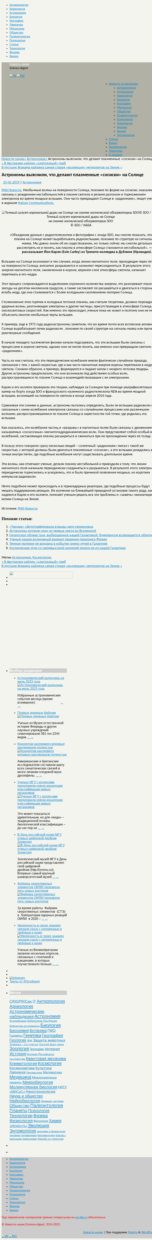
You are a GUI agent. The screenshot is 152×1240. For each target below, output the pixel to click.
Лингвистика (34, 1072)
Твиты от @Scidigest (25, 981)
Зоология (19, 1048)
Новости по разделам (123, 84)
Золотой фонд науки (51, 1044)
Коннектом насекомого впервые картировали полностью (41, 745)
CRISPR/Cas (21, 1001)
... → (30, 737)
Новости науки (19, 64)
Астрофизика (18, 1020)
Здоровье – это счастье (24, 1044)
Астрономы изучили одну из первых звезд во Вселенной (53, 531)
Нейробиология (25, 1100)
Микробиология (38, 1082)
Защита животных (49, 1040)
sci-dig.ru (81, 1217)
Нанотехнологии (40, 1091)
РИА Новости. (12, 190)
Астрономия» (37, 159)
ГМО (52, 1030)
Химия (14, 56)
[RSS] (21, 76)
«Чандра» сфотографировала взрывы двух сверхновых (51, 527)
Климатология (23, 1063)
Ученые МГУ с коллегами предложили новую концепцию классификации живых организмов (40, 787)
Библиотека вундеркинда (25, 1026)
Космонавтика (22, 1068)
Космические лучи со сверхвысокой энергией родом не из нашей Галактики (68, 548)
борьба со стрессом (51, 1138)
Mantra (133, 1232)
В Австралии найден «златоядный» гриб (34, 163)
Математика (52, 1072)
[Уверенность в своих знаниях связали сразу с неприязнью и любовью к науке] (42, 943)
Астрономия (18, 13)
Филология (40, 1121)
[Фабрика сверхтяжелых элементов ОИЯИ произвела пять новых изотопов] (42, 901)
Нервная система (52, 1101)
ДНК (29, 1040)
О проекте (115, 155)
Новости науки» (14, 159)
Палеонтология (20, 36)
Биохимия (19, 1030)
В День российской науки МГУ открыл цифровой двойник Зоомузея (39, 838)
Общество (16, 32)
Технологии (17, 48)
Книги (113, 143)
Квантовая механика (46, 1058)
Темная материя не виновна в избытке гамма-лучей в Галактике (58, 544)
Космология (41, 558)
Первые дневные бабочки (36, 712)
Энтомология (126, 135)
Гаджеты (16, 1036)
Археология (17, 9)
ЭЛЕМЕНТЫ (18, 1126)
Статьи (14, 44)
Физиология (21, 1120)
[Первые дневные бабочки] (38, 716)
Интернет (52, 1049)
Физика (15, 52)
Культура (43, 1068)
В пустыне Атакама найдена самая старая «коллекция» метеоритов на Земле (62, 167)
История (18, 1053)
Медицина (17, 28)
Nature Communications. (36, 203)
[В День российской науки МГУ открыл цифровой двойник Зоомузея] (42, 852)
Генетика (32, 1035)
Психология (17, 40)
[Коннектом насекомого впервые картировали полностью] (42, 754)
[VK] (13, 76)
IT (34, 1001)
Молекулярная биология (33, 1087)
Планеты (18, 1110)
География (16, 20)
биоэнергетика (46, 1135)
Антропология (19, 5)
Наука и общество (26, 1096)
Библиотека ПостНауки (42, 1020)
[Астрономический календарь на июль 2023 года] (42, 688)
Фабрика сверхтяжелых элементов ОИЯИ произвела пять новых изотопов (38, 887)
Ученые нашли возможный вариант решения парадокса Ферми (58, 539)
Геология (18, 1040)
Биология (16, 17)
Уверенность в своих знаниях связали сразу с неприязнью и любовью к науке (39, 929)
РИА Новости (28, 509)
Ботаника (38, 1030)
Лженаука (16, 24)
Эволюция (38, 1125)
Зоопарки (37, 1049)
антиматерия (29, 1135)
